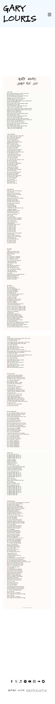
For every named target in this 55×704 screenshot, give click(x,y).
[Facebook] (11, 681)
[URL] (43, 681)
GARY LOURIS (19, 12)
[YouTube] (29, 681)
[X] (16, 681)
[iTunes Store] (20, 681)
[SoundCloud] (38, 681)
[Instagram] (34, 681)
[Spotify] (25, 681)
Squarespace (36, 690)
